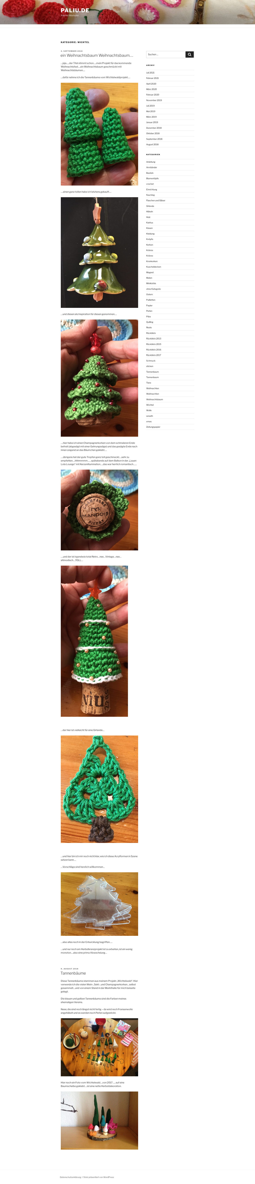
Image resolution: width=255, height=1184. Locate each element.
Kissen (149, 228)
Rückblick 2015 (153, 344)
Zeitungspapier (153, 427)
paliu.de (75, 10)
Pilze (148, 316)
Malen (149, 278)
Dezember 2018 (154, 128)
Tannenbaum (152, 371)
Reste (149, 327)
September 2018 (154, 139)
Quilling (149, 322)
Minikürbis (151, 283)
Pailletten (150, 300)
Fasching (150, 195)
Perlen (149, 311)
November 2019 (154, 100)
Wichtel (150, 405)
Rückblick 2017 (153, 355)
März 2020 (151, 89)
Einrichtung (151, 189)
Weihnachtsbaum (154, 399)
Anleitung (150, 162)
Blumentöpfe (152, 178)
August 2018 (152, 144)
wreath (149, 416)
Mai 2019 (150, 111)
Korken (149, 244)
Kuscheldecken (153, 266)
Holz (148, 217)
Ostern (149, 294)
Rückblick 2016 (153, 349)
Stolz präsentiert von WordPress (98, 1177)
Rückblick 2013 (153, 338)
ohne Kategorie (153, 289)
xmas (149, 421)
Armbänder (151, 167)
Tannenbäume (73, 973)
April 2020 (151, 83)
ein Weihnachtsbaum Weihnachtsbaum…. (97, 55)
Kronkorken (151, 261)
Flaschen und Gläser (155, 200)
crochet (150, 184)
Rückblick (151, 333)
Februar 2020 (152, 94)
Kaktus (149, 222)
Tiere (148, 382)
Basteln (149, 173)
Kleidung (150, 233)
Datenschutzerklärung (70, 1177)
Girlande (150, 206)
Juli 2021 (150, 72)
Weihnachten (152, 388)
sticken (149, 366)
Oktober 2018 (153, 133)
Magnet (150, 272)
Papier (149, 305)
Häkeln (149, 211)
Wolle (149, 410)
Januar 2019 (152, 122)
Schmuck (150, 360)
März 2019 (151, 117)
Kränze (149, 250)
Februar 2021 (152, 78)
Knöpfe (149, 239)
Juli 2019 (150, 105)
